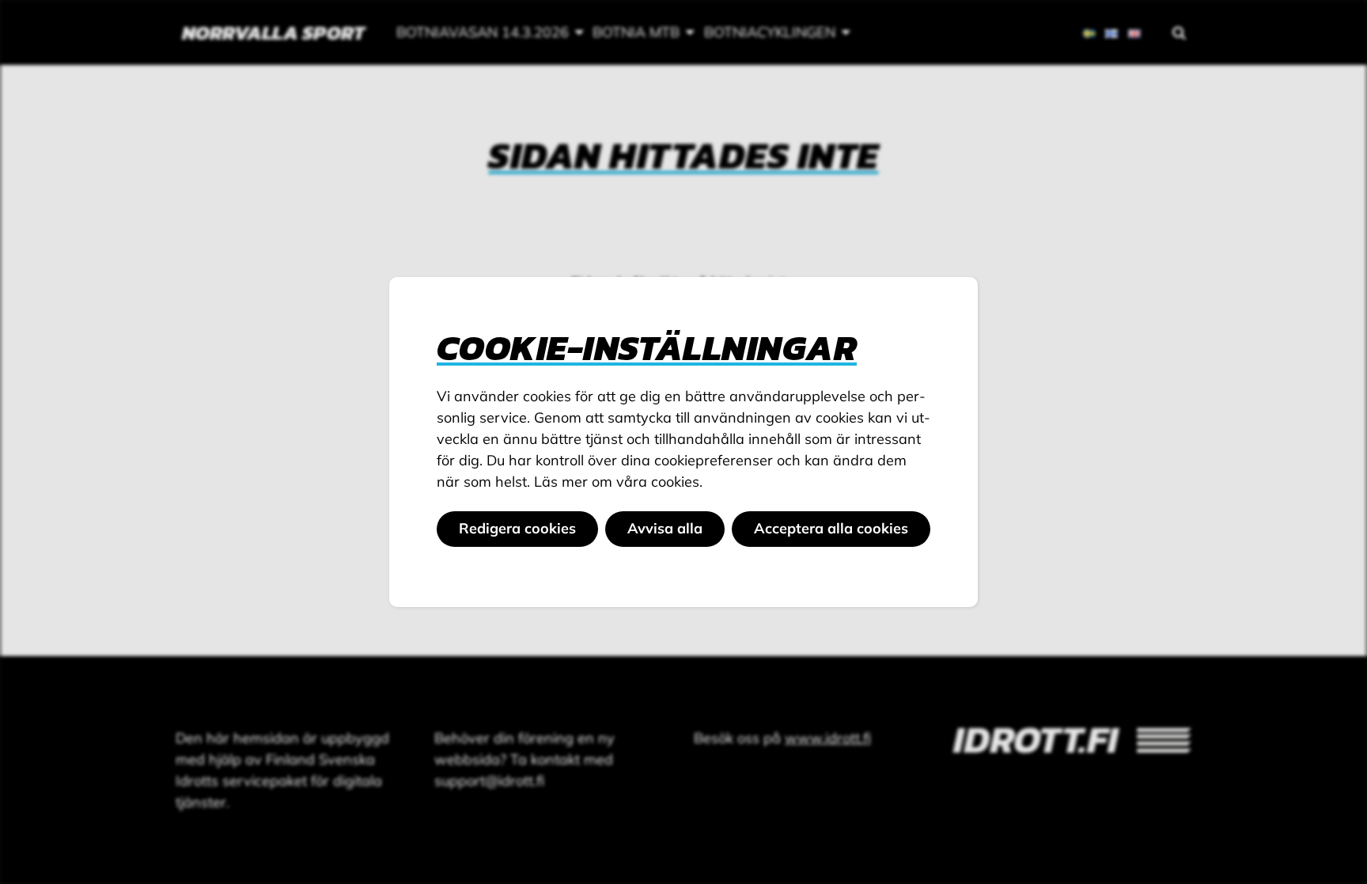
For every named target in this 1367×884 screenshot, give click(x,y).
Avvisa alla (664, 528)
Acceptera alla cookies (831, 528)
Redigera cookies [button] (517, 528)
